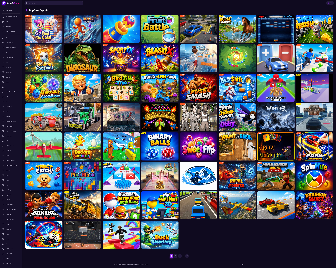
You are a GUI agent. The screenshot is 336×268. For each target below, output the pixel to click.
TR (331, 3)
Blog (242, 264)
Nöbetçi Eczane (144, 264)
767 (187, 256)
